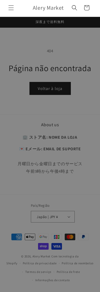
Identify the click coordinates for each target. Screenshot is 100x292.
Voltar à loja (50, 88)
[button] (11, 8)
